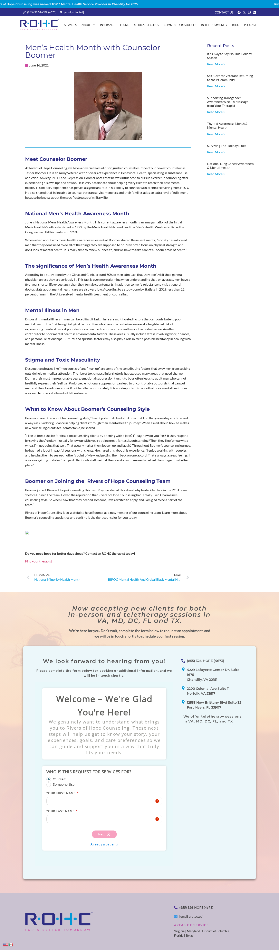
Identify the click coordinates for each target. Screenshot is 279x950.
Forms (124, 25)
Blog (235, 25)
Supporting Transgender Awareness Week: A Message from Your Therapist (227, 101)
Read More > (216, 64)
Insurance (107, 25)
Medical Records (146, 25)
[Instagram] (249, 12)
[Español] (11, 944)
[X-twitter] (244, 12)
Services (70, 25)
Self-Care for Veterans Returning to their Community (230, 77)
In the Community (214, 25)
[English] (5, 944)
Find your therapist (38, 561)
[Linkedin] (254, 12)
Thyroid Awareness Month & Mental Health (227, 125)
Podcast (250, 25)
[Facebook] (239, 12)
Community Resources (180, 25)
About (85, 25)
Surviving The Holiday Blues (226, 146)
